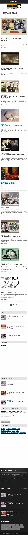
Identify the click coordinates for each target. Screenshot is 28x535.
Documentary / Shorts (6, 430)
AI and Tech (17, 428)
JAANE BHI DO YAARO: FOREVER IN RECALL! (11, 237)
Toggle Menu (14, 1)
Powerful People (5, 153)
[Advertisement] (14, 362)
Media (17, 430)
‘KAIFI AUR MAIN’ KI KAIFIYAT (8, 184)
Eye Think (3, 529)
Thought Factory (5, 37)
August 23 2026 (10, 328)
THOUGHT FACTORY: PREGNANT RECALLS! (11, 40)
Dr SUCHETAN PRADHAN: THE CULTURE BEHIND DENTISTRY (12, 155)
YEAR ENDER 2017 (15, 527)
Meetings (22, 527)
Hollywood (4, 525)
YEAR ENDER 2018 (10, 529)
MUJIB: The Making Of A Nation (8, 292)
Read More (3, 47)
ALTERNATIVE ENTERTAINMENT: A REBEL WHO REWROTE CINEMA (12, 69)
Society (3, 428)
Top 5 (21, 525)
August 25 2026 (10, 318)
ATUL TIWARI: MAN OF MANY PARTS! (10, 209)
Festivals (8, 315)
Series (13, 430)
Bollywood (3, 124)
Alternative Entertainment (7, 67)
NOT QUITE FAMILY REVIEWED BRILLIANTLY (15, 335)
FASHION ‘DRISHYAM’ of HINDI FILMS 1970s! (11, 264)
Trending (21, 432)
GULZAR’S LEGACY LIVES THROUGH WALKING (15, 316)
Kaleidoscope (4, 95)
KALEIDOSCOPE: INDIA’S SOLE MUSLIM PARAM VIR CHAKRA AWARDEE (13, 97)
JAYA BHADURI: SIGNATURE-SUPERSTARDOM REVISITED (12, 126)
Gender (16, 432)
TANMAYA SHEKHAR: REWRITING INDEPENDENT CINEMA (15, 326)
